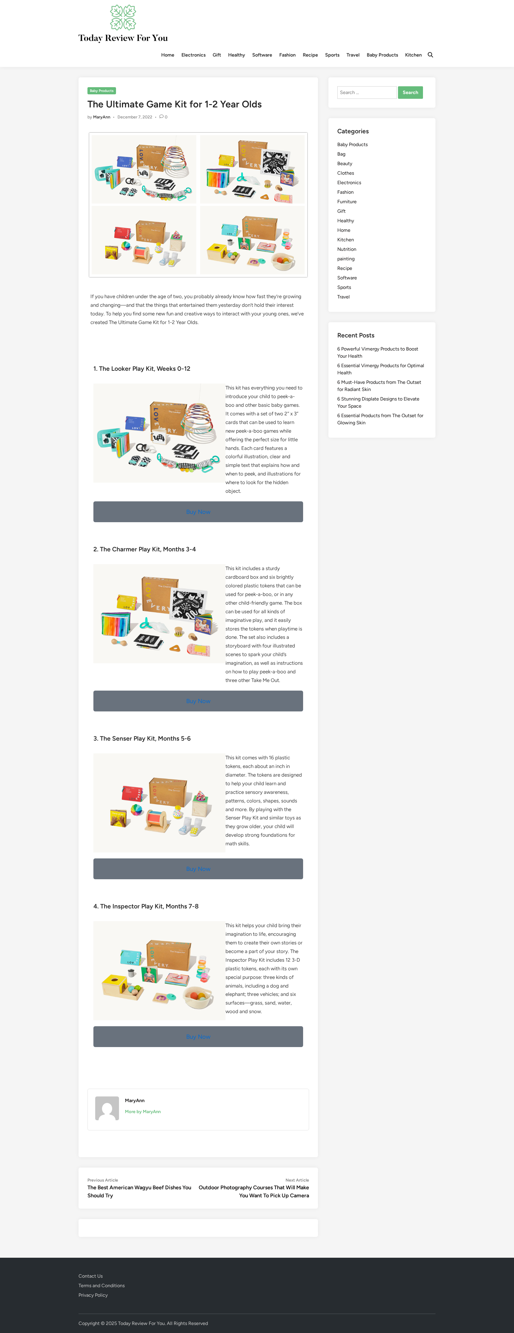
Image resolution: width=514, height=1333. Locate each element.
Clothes (345, 173)
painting (346, 259)
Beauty (344, 163)
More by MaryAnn (143, 1111)
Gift (217, 55)
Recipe (310, 55)
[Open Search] (430, 55)
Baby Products (382, 55)
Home (167, 55)
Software (262, 55)
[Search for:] (367, 92)
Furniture (347, 201)
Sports (332, 55)
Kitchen (413, 55)
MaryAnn (101, 117)
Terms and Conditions (102, 1285)
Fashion (287, 55)
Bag (341, 154)
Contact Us (91, 1276)
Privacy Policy (93, 1295)
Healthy (236, 55)
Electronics (193, 55)
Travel (353, 55)
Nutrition (346, 249)
